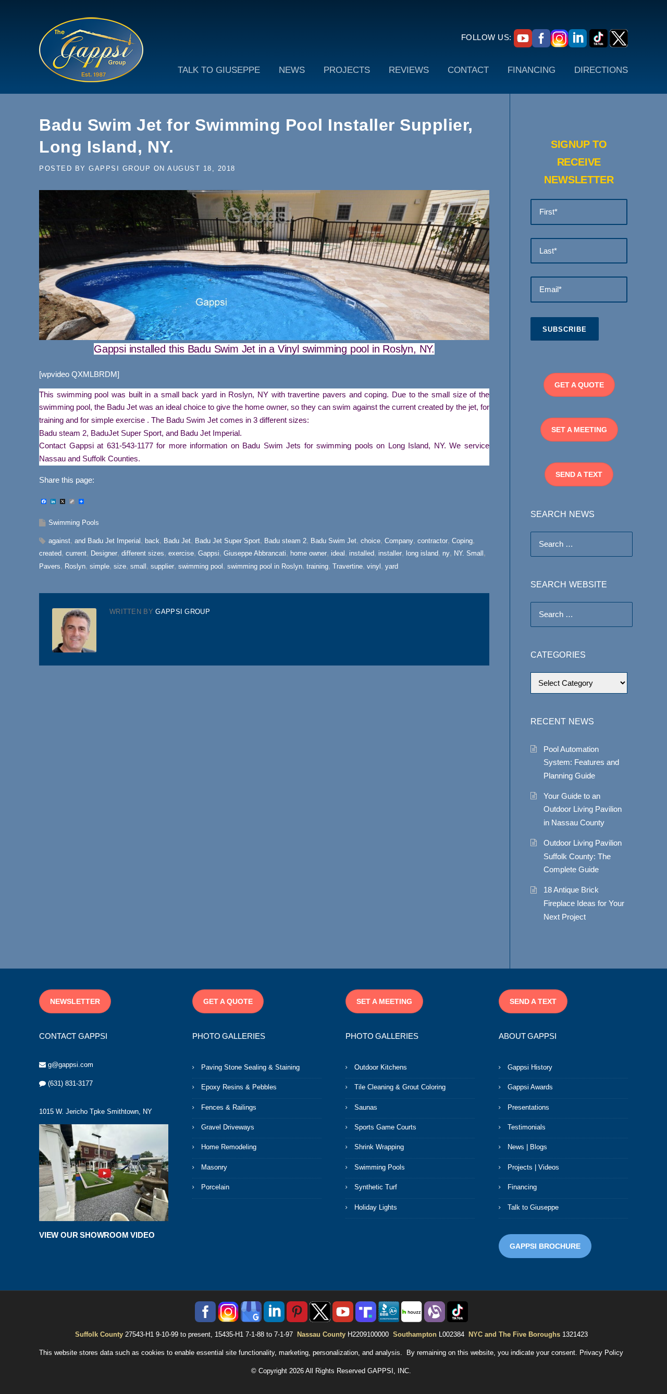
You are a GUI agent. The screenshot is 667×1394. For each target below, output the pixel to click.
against (59, 541)
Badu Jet (177, 541)
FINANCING (531, 70)
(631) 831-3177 (70, 1083)
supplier (162, 566)
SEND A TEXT (578, 474)
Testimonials (527, 1127)
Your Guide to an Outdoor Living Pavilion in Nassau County (583, 809)
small (138, 566)
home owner (308, 553)
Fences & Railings (228, 1107)
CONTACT (468, 70)
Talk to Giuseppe (533, 1207)
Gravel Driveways (227, 1127)
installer (390, 553)
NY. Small (469, 553)
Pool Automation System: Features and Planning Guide (581, 762)
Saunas (365, 1107)
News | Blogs (527, 1147)
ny (446, 553)
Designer (104, 553)
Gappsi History (530, 1067)
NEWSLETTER (75, 1001)
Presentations (528, 1107)
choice (370, 541)
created (50, 553)
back (152, 541)
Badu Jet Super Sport (227, 541)
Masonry (214, 1167)
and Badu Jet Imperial (108, 541)
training (317, 566)
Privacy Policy (601, 1353)
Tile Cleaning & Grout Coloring (400, 1087)
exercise (181, 553)
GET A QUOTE (579, 385)
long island (422, 553)
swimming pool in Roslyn (264, 566)
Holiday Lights (375, 1207)
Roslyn (75, 566)
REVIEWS (409, 70)
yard (391, 566)
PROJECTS (347, 70)
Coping (462, 541)
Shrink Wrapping (379, 1147)
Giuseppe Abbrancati (255, 553)
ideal (338, 553)
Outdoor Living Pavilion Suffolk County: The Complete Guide (583, 856)
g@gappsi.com (70, 1065)
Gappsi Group (120, 168)
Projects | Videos (533, 1167)
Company (399, 541)
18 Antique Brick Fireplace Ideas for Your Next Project (584, 903)
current (76, 553)
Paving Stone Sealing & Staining (250, 1067)
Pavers (49, 566)
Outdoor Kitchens (380, 1067)
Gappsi (208, 553)
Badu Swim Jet (333, 541)
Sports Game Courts (385, 1127)
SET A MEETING (579, 429)
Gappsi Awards (530, 1087)
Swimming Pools (73, 522)
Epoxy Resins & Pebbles (239, 1087)
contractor (432, 541)
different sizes (142, 553)
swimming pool (200, 566)
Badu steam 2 (285, 541)
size (120, 566)
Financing (522, 1187)
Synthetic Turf (375, 1187)
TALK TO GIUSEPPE (219, 70)
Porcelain (215, 1187)
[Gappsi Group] (91, 49)
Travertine (347, 566)
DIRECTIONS (601, 70)
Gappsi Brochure (545, 1246)
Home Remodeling (228, 1147)
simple (99, 566)
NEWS (292, 70)
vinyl (374, 566)
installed (361, 553)
